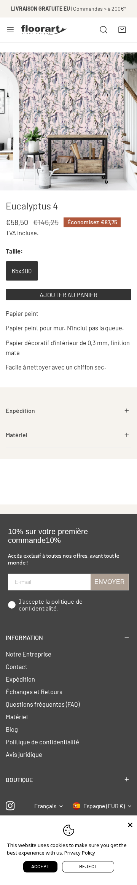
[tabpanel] (68, 411)
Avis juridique (24, 754)
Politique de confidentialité (42, 741)
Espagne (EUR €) (104, 806)
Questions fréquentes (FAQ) (43, 704)
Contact (16, 666)
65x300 (22, 270)
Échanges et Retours (34, 691)
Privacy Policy (79, 852)
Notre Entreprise (28, 654)
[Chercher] (103, 30)
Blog (12, 729)
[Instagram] (10, 806)
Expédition (20, 679)
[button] (122, 30)
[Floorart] (44, 30)
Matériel (17, 716)
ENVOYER (109, 582)
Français (45, 806)
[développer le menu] (10, 30)
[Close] (130, 824)
